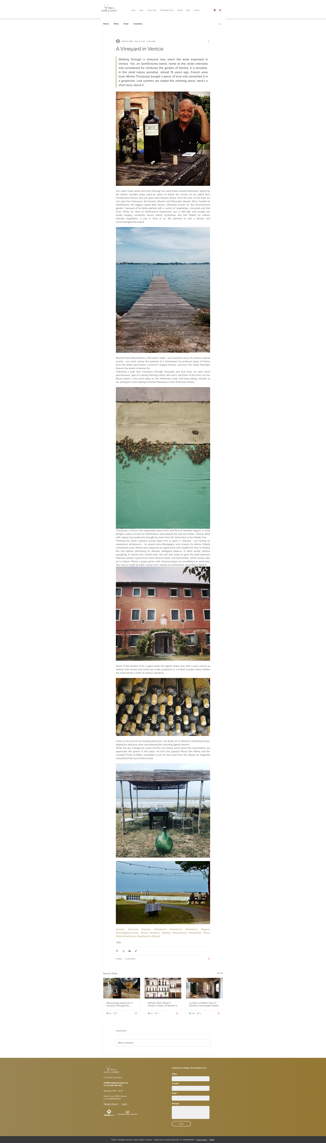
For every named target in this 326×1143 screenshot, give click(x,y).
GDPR (124, 1104)
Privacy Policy (201, 1140)
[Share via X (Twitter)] (123, 951)
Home (106, 24)
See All (220, 973)
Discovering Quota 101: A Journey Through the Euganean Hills (119, 1004)
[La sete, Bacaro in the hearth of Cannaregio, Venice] (204, 988)
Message (175, 1103)
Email (174, 1093)
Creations (137, 24)
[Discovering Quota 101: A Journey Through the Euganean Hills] (121, 988)
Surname (175, 1083)
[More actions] (208, 41)
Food (126, 24)
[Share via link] (136, 951)
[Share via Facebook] (117, 951)
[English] (214, 10)
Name (174, 1074)
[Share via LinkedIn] (129, 951)
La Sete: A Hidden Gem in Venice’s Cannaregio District (204, 1004)
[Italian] (220, 10)
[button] (219, 24)
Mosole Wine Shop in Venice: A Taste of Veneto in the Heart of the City (162, 1004)
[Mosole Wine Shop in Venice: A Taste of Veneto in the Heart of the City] (163, 988)
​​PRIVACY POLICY (111, 1104)
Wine (116, 24)
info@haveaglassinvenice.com (116, 1083)
